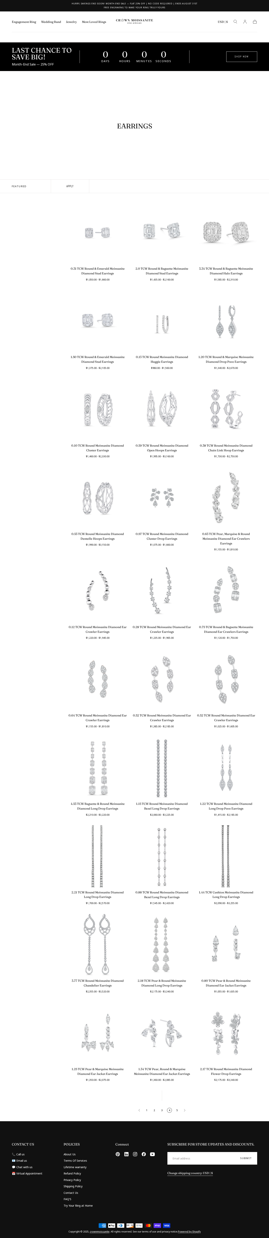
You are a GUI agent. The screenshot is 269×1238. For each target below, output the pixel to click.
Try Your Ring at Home (78, 1205)
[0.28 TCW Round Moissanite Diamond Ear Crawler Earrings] (162, 591)
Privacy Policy (72, 1180)
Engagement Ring (24, 22)
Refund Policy (72, 1173)
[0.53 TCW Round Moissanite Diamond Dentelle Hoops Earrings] (98, 498)
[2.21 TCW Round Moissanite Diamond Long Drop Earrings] (98, 856)
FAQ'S (67, 1199)
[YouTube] (152, 1154)
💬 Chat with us (22, 1167)
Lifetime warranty (75, 1167)
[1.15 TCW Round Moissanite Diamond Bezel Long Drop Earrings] (162, 768)
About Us (70, 1154)
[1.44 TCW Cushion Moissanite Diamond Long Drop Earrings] (226, 856)
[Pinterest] (117, 1154)
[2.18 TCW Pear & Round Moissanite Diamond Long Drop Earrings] (162, 945)
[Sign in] (245, 21)
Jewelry (71, 22)
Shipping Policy (73, 1186)
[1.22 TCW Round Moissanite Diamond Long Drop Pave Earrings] (226, 768)
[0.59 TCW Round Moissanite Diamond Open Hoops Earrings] (162, 409)
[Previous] (139, 1110)
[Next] (184, 1110)
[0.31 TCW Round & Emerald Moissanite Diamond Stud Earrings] (98, 233)
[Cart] (254, 21)
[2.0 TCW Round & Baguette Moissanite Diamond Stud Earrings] (162, 233)
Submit (246, 1158)
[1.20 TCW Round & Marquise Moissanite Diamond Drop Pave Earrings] (226, 321)
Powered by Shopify (189, 1231)
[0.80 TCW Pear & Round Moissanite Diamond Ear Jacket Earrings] (226, 945)
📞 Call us (18, 1154)
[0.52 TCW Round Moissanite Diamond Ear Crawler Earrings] (162, 679)
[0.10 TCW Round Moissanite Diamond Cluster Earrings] (98, 409)
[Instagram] (135, 1154)
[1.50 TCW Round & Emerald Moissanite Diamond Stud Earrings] (98, 321)
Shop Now (242, 56)
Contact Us (71, 1193)
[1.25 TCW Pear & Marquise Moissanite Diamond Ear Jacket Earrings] (98, 1033)
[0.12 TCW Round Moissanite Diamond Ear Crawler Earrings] (98, 591)
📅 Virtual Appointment (27, 1173)
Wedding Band (51, 22)
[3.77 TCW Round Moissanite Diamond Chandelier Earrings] (98, 945)
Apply (69, 186)
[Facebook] (143, 1154)
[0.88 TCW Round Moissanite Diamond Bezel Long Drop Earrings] (162, 856)
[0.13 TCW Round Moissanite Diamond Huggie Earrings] (162, 321)
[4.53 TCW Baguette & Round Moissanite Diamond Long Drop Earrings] (98, 768)
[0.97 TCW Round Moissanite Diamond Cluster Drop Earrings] (162, 498)
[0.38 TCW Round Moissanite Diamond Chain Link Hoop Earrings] (226, 409)
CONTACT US (23, 1144)
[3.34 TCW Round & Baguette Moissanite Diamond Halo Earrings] (226, 233)
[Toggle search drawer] (235, 21)
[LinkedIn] (126, 1154)
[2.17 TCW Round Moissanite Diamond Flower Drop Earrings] (226, 1033)
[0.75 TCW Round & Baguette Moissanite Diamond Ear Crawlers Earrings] (226, 591)
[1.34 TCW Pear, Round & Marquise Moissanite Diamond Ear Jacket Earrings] (162, 1033)
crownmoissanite (99, 1231)
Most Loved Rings (94, 22)
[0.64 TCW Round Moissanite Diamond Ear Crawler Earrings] (98, 679)
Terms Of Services (75, 1160)
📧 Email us (19, 1160)
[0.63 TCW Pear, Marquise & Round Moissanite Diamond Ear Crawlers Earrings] (226, 498)
